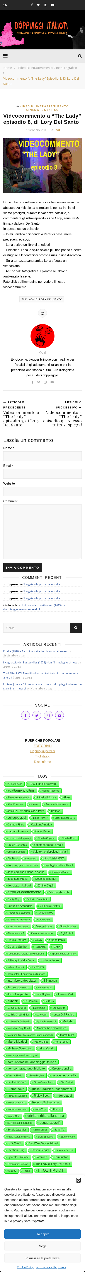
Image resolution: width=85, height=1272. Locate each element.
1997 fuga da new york (42, 783)
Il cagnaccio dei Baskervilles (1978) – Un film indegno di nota (40, 662)
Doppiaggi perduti (46, 878)
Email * (8, 466)
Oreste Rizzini (14, 1075)
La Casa (49, 1001)
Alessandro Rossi (18, 797)
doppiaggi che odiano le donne (25, 872)
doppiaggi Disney (61, 872)
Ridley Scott (41, 1095)
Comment (10, 501)
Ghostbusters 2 (15, 933)
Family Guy (13, 899)
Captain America (17, 831)
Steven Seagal (40, 1150)
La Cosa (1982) (16, 1007)
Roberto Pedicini (17, 1109)
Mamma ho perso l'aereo (51, 1028)
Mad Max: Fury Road (18, 1028)
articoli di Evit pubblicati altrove (25, 811)
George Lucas (44, 926)
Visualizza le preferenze (43, 1258)
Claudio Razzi (69, 838)
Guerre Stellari (17, 946)
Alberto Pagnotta (50, 790)
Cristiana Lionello (16, 851)
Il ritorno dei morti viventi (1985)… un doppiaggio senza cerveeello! (35, 607)
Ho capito (42, 1234)
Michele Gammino (19, 1048)
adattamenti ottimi (21, 790)
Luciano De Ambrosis (18, 1021)
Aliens (34, 804)
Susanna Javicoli (64, 1150)
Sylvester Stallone (18, 1157)
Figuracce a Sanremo (18, 912)
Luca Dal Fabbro (64, 1014)
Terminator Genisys (17, 1164)
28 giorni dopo (14, 784)
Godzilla (37, 940)
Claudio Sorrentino (17, 845)
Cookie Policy (25, 1267)
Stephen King (15, 1150)
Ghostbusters (68, 926)
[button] (78, 1180)
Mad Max (68, 1021)
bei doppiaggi (16, 817)
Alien (66, 797)
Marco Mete (67, 1034)
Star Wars (14, 1143)
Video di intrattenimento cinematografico (47, 68)
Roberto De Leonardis (46, 1102)
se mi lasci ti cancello (19, 1122)
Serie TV (59, 1129)
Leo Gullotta (59, 1008)
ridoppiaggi (64, 1095)
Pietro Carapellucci (43, 1082)
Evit (57, 130)
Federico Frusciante (37, 899)
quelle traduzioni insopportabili (52, 1089)
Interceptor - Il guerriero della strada (26, 974)
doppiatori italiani (19, 885)
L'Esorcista (31, 1001)
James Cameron (18, 987)
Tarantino (41, 1157)
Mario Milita (41, 1041)
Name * (8, 448)
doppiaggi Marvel (17, 878)
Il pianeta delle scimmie (63, 953)
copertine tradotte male (48, 844)
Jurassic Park (65, 994)
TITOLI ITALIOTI (51, 1170)
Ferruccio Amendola (19, 905)
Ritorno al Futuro (16, 1102)
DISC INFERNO (54, 858)
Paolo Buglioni (37, 1075)
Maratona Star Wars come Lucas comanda (30, 1035)
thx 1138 (11, 1171)
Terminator (61, 1157)
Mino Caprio (47, 1048)
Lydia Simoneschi (46, 1021)
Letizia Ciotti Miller (18, 1014)
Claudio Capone (46, 838)
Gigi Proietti (67, 933)
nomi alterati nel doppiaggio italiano (31, 1062)
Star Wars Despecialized (43, 1143)
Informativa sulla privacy (51, 1267)
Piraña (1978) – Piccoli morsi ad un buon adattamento (36, 651)
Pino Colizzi (67, 1082)
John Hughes (43, 994)
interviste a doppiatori (22, 980)
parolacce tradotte (63, 1075)
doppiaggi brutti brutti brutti (59, 865)
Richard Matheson (17, 1095)
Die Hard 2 (31, 858)
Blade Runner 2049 (65, 818)
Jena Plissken (44, 987)
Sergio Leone (40, 1130)
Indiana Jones (50, 960)
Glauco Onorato (16, 940)
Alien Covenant (15, 804)
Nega (42, 1246)
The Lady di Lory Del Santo (42, 299)
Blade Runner (40, 818)
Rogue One (13, 1116)
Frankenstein (44, 919)
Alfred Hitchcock (46, 797)
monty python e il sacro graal (22, 1055)
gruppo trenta (57, 940)
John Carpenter (18, 994)
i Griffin (56, 947)
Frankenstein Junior (18, 926)
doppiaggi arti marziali (22, 865)
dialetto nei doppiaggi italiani (50, 851)
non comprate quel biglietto (26, 1068)
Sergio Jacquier (16, 1129)
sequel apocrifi (50, 1122)
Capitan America (41, 824)
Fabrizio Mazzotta (58, 892)
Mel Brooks (61, 1041)
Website (9, 483)
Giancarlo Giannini (42, 933)
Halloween (40, 947)
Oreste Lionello (61, 1068)
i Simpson (50, 980)
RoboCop (40, 1109)
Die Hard (12, 858)
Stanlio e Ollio (68, 1136)
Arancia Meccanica (57, 804)
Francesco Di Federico (18, 919)
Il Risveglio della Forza (20, 960)
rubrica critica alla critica (45, 1116)
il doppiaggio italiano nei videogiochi (25, 953)
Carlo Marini (42, 831)
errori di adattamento (24, 892)
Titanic (26, 1170)
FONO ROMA (45, 912)
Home (7, 68)
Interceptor (37, 967)
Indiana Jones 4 (15, 967)
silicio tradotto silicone (18, 1136)
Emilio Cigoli (46, 885)
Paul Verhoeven (16, 1082)
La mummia (39, 1008)
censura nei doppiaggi (19, 838)
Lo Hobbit (41, 1014)
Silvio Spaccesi (45, 1136)
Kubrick (12, 1001)
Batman (55, 811)
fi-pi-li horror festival (50, 906)
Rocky (56, 1109)
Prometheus (15, 1089)
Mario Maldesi (17, 1041)
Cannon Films (15, 824)
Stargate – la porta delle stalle (41, 584)
